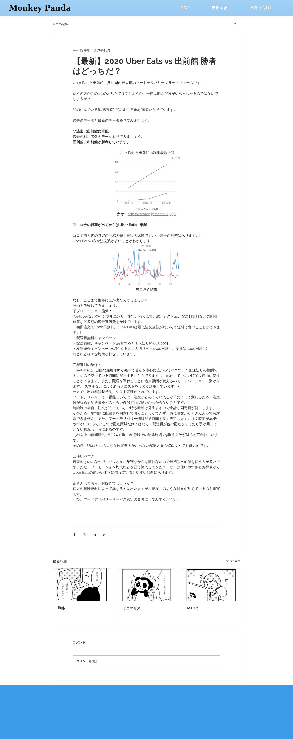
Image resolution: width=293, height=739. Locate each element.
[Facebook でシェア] (75, 534)
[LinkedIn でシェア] (94, 534)
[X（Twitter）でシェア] (84, 534)
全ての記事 (60, 24)
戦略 (61, 608)
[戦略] (82, 584)
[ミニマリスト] (146, 584)
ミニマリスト (133, 608)
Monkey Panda (40, 8)
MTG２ (193, 608)
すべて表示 (233, 560)
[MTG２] (211, 584)
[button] (235, 24)
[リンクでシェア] (104, 534)
